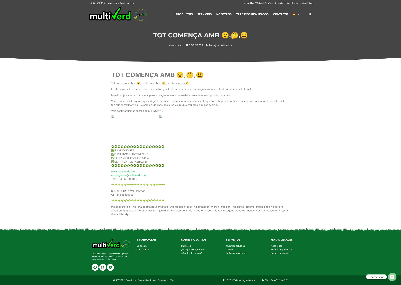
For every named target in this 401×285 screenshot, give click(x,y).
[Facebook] (95, 267)
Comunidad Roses (147, 280)
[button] (310, 14)
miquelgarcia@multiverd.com (128, 175)
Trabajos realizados (252, 14)
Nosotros (224, 14)
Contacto (280, 14)
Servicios (204, 14)
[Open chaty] (392, 277)
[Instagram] (102, 267)
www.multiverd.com (123, 171)
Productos (184, 14)
